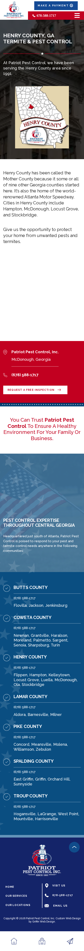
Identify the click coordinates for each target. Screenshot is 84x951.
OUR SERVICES (16, 896)
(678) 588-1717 (25, 598)
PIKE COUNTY (28, 726)
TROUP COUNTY (31, 796)
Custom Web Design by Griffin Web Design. (55, 920)
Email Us (60, 905)
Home (9, 887)
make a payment (53, 5)
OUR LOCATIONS (17, 905)
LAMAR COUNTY (30, 696)
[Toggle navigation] (77, 15)
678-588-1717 (46, 15)
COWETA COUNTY (32, 617)
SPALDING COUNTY (34, 761)
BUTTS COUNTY (31, 587)
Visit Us (58, 885)
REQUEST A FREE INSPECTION (31, 389)
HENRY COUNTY (30, 657)
